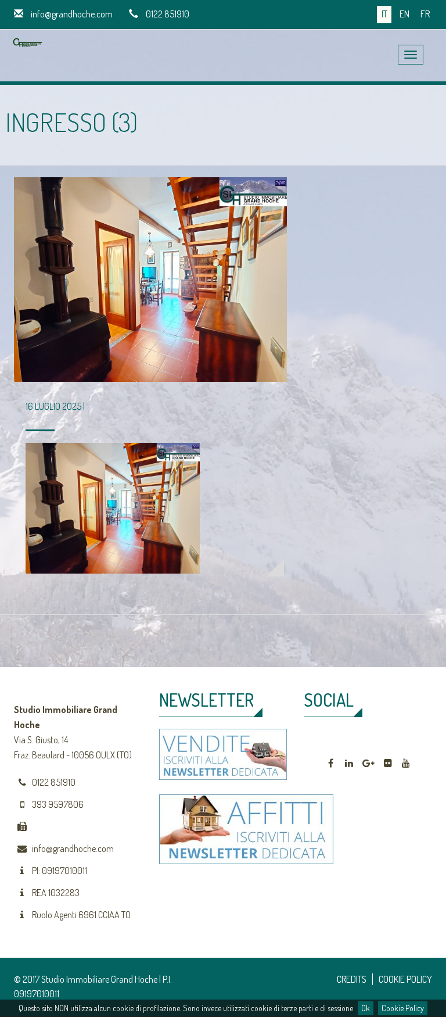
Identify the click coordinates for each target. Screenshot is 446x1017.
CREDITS (351, 979)
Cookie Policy (403, 1008)
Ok (365, 1008)
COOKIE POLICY (405, 979)
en (404, 14)
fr (425, 14)
